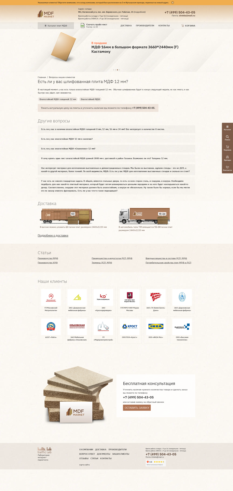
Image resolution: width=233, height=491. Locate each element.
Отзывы (83, 458)
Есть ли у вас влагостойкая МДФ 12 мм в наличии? (66, 138)
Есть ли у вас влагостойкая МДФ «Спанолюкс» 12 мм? (68, 148)
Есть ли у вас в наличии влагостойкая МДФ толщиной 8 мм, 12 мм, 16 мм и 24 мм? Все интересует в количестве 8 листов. (103, 129)
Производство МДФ (48, 258)
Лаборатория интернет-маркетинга (43, 457)
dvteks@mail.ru (187, 15)
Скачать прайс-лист (96, 24)
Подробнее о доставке (53, 235)
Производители (145, 25)
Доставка (126, 25)
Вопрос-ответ (87, 454)
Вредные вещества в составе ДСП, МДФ (166, 258)
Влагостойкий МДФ (90, 99)
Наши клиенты (120, 454)
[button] (114, 70)
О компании (86, 449)
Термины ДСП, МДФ (102, 262)
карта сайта (84, 464)
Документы (103, 454)
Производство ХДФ (48, 262)
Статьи (94, 458)
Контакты (164, 25)
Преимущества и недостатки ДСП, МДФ (112, 258)
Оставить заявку (137, 408)
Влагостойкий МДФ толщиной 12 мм (58, 99)
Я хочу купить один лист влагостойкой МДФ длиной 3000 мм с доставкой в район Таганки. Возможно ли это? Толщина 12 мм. (104, 158)
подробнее (140, 12)
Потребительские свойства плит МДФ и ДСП (168, 262)
